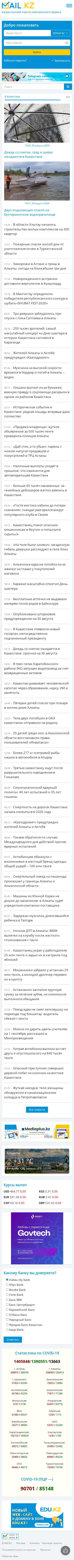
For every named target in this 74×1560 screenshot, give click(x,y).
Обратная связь (10, 1556)
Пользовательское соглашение (19, 1549)
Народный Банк (20, 1319)
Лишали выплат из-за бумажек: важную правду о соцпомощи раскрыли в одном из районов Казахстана (36, 392)
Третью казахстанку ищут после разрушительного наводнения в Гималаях (33, 772)
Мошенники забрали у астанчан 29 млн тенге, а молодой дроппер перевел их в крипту (36, 974)
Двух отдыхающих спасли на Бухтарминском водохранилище (29, 212)
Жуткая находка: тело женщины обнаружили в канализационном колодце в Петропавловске (33, 1092)
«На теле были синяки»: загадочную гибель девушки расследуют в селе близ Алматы (36, 549)
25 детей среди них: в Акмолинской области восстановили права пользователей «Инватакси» (36, 737)
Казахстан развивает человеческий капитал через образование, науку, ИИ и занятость (36, 688)
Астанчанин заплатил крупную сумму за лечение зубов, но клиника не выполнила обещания (35, 994)
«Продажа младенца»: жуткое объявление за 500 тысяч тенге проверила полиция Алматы (31, 431)
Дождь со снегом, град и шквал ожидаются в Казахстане (28, 154)
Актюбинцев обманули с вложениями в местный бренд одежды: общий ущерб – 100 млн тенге (35, 861)
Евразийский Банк (22, 1309)
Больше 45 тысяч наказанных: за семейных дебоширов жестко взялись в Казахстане (35, 490)
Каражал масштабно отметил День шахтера (36, 586)
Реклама (20, 1543)
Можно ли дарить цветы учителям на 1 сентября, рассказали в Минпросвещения (35, 1033)
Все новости (37, 1109)
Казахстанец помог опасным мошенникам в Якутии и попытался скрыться (32, 529)
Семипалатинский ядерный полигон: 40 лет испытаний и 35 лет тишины (32, 792)
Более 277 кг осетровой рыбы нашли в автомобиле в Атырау (32, 754)
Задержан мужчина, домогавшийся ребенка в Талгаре (36, 918)
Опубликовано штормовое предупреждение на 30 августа (29, 616)
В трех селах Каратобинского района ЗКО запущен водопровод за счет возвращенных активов (36, 668)
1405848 (22, 1361)
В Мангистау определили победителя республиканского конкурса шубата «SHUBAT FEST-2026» (36, 298)
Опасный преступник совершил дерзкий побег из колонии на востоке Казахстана (34, 1073)
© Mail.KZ (7, 1543)
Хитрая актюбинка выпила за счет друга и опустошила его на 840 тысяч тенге (35, 1053)
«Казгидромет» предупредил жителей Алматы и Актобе (31, 824)
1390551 (39, 1361)
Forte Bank (16, 1295)
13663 (54, 1361)
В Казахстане (12, 96)
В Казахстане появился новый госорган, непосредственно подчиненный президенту (32, 633)
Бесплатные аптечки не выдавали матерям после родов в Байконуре (35, 601)
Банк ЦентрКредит (22, 1305)
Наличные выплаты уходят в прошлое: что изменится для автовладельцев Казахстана (31, 470)
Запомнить (62, 60)
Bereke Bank (17, 1290)
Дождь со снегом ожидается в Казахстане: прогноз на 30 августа (32, 650)
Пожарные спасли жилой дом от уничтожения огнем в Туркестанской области (34, 249)
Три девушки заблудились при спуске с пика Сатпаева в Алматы (32, 315)
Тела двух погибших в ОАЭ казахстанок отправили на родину (31, 720)
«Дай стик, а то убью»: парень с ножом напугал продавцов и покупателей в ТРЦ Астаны (33, 451)
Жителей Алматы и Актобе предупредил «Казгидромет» (29, 355)
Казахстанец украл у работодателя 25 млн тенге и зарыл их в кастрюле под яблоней (35, 955)
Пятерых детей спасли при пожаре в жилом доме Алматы (36, 705)
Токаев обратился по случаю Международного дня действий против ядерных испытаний (35, 842)
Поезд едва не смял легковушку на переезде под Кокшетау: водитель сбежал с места (36, 1014)
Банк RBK (15, 1300)
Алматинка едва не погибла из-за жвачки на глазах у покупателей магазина (34, 569)
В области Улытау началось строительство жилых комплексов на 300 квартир (36, 229)
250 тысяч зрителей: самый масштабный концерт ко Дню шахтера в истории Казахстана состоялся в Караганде (35, 335)
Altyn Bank (16, 1285)
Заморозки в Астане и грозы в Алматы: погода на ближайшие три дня (35, 266)
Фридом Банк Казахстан (25, 1325)
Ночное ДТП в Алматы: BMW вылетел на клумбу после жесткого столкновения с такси (31, 935)
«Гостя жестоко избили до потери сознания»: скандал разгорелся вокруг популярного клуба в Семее (35, 510)
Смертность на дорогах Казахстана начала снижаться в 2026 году (35, 809)
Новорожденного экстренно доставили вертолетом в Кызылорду (32, 281)
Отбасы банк (18, 1315)
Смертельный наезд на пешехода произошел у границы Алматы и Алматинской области (35, 881)
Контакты (35, 1543)
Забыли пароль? (15, 60)
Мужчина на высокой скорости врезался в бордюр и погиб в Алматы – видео (34, 372)
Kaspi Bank (16, 1330)
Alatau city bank (19, 1280)
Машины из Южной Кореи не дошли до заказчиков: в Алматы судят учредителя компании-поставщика (33, 900)
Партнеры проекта (51, 1543)
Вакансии (45, 1549)
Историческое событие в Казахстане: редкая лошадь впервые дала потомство (37, 412)
